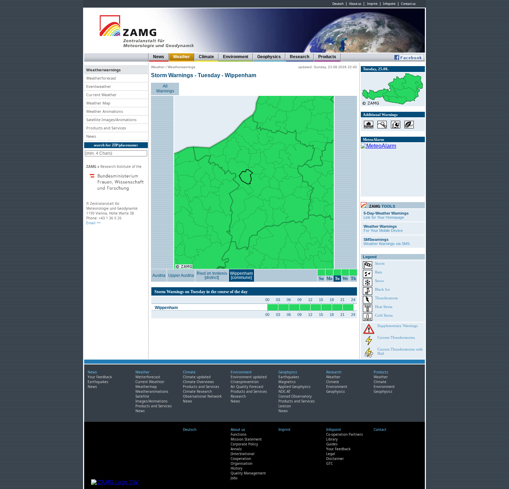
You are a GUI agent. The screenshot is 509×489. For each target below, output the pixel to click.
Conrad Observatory (295, 396)
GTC (329, 463)
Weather (181, 56)
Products (327, 56)
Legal (330, 453)
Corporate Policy (244, 444)
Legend (370, 257)
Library (332, 439)
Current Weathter (149, 381)
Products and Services (153, 406)
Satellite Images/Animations (151, 399)
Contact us (408, 4)
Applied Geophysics (294, 386)
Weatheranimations (151, 391)
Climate (206, 56)
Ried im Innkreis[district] (212, 275)
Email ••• (93, 222)
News (158, 56)
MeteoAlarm (373, 139)
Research (299, 56)
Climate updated (197, 376)
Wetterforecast (147, 376)
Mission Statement (246, 439)
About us (355, 4)
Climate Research (197, 391)
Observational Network (202, 396)
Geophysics (269, 56)
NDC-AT (284, 391)
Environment (235, 56)
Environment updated (249, 376)
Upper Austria (181, 275)
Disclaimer (335, 458)
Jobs (234, 478)
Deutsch (337, 4)
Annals (236, 448)
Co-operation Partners (344, 434)
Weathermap (146, 386)
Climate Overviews (198, 381)
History (236, 468)
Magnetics (287, 381)
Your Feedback (100, 376)
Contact (380, 429)
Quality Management (248, 473)
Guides (332, 444)
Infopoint (389, 4)
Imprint (372, 4)
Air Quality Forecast (247, 386)
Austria (159, 275)
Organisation (241, 463)
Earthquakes (98, 381)
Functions (239, 434)
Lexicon (284, 406)
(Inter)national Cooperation (242, 456)
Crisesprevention (245, 381)
